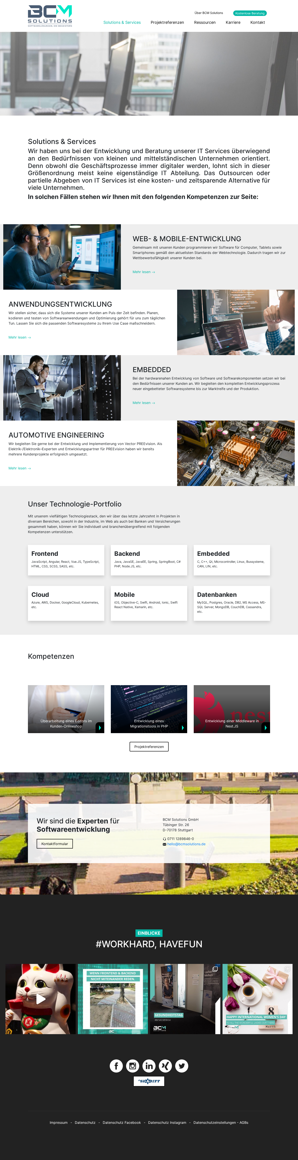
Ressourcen (205, 22)
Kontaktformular (54, 844)
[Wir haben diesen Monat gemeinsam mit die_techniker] (185, 999)
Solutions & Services (122, 22)
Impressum (59, 1122)
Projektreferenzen (167, 22)
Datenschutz (85, 1122)
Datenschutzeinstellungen (215, 1122)
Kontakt (257, 22)
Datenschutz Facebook (122, 1122)
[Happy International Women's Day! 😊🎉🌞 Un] (258, 999)
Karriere (233, 22)
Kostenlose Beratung (250, 13)
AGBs (244, 1122)
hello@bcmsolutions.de (186, 844)
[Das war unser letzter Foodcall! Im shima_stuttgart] (40, 999)
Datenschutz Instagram (167, 1122)
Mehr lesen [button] (142, 272)
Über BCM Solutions (209, 13)
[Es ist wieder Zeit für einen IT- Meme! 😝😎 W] (113, 999)
